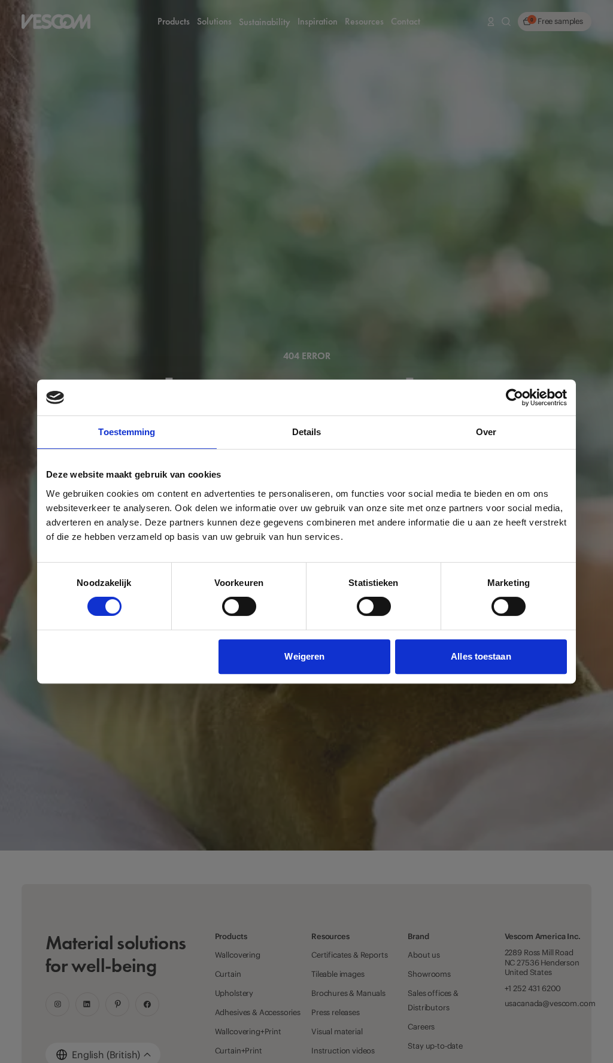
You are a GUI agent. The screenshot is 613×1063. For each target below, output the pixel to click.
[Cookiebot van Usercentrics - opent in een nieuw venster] (514, 397)
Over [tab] (486, 432)
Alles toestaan (481, 656)
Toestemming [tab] (126, 432)
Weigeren (304, 656)
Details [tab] (306, 432)
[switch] (239, 606)
